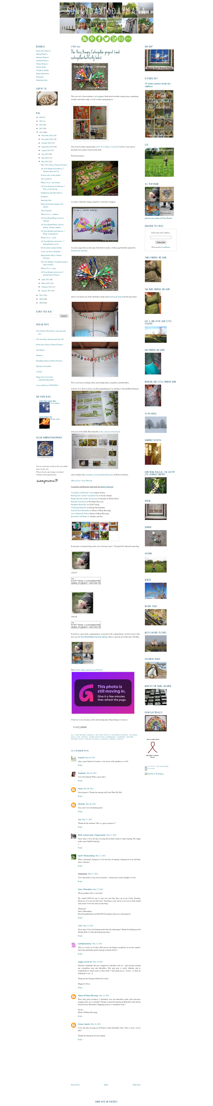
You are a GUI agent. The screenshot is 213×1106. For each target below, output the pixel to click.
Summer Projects (42, 57)
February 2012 (46, 286)
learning (121, 737)
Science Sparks (84, 1024)
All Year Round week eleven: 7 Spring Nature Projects (52, 273)
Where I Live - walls (48, 237)
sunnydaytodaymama (106, 11)
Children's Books (42, 70)
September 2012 (47, 146)
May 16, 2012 (96, 1024)
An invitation (54, 403)
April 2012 (45, 279)
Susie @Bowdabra (85, 889)
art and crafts (102, 735)
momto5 (81, 757)
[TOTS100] (149, 768)
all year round (78, 735)
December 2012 (47, 135)
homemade (110, 737)
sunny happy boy (45, 416)
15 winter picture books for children (158, 85)
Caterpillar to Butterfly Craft (82, 492)
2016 (41, 117)
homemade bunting (116, 296)
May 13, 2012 (97, 943)
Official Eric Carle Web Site (81, 480)
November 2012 (47, 139)
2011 (41, 295)
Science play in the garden (50, 175)
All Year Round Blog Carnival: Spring (92, 636)
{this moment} (46, 178)
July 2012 (45, 154)
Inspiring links (46, 200)
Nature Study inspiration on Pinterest (89, 669)
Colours (39, 371)
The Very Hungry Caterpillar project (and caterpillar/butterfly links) (95, 54)
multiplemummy (84, 943)
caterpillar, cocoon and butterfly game (99, 474)
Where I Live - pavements (50, 182)
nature (129, 737)
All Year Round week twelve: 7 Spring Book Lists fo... (52, 242)
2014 (41, 124)
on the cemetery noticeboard (109, 431)
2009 (41, 302)
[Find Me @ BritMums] (154, 773)
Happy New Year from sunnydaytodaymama (45, 378)
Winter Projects (42, 63)
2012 (41, 132)
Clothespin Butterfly (78, 507)
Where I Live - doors (48, 268)
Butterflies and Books (79, 516)
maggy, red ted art (85, 961)
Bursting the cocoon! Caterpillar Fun (84, 495)
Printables (40, 77)
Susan (80, 788)
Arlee (80, 925)
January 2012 (46, 290)
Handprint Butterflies (79, 504)
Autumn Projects (42, 60)
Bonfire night (55, 419)
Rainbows (44, 196)
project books (92, 739)
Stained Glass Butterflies (80, 510)
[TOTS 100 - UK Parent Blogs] (157, 766)
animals (90, 735)
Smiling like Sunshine (79, 250)
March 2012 (46, 283)
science (104, 739)
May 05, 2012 (90, 757)
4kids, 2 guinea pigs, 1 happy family (92, 835)
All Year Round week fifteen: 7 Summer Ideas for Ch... (52, 170)
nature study (77, 739)
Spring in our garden (43, 366)
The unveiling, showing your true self (49, 339)
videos (120, 739)
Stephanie (82, 773)
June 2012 (45, 158)
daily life (75, 737)
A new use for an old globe (50, 251)
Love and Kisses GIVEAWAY (47, 385)
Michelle (81, 804)
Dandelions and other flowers (51, 192)
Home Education (42, 73)
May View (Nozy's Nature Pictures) (54, 164)
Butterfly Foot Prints (78, 501)
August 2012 (46, 150)
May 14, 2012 (98, 961)
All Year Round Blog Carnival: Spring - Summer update (52, 226)
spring (96, 96)
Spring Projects (42, 54)
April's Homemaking (86, 855)
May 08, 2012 (88, 788)
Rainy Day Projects (43, 50)
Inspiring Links (41, 80)
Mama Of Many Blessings (88, 995)
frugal (84, 737)
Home (106, 1084)
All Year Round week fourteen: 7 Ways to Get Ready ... (53, 187)
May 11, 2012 (87, 819)
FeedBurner (166, 247)
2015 (41, 121)
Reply (80, 765)
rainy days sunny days (47, 401)
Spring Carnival (107, 486)
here (77, 719)
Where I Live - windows (50, 214)
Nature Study (41, 67)
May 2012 (45, 161)
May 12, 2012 (98, 889)
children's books (119, 735)
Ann (79, 819)
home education (97, 737)
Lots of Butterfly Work (79, 513)
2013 (41, 128)
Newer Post (75, 1084)
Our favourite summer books (51, 247)
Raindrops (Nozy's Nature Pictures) (49, 360)
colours (133, 735)
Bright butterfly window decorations (84, 498)
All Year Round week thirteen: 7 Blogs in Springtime (53, 232)
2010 (41, 299)
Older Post (137, 1084)
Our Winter (40, 350)
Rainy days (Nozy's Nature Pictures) (49, 344)
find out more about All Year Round (158, 218)
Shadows (39, 355)
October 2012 (46, 143)
